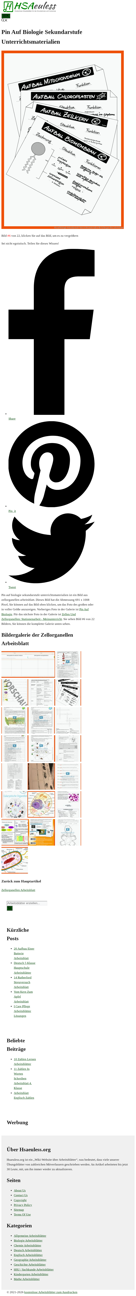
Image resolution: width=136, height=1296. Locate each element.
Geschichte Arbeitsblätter (30, 1264)
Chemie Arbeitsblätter (27, 1245)
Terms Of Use (22, 1214)
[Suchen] (10, 908)
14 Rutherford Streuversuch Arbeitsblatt (23, 982)
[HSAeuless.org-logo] (29, 11)
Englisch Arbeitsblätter (28, 1255)
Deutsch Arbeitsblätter (28, 1250)
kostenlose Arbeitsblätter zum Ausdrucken (50, 1292)
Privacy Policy (23, 1205)
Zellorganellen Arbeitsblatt (18, 890)
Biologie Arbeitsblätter (28, 1240)
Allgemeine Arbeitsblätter (30, 1235)
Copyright (20, 1200)
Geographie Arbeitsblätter (30, 1260)
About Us (20, 1190)
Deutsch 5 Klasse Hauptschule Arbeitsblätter (24, 967)
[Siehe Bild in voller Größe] (62, 228)
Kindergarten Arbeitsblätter (31, 1274)
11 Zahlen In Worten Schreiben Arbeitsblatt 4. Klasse (23, 1078)
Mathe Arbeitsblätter (27, 1279)
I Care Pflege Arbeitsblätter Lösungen (22, 1011)
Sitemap (19, 1209)
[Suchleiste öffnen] (4, 20)
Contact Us (21, 1195)
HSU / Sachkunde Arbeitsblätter (34, 1269)
